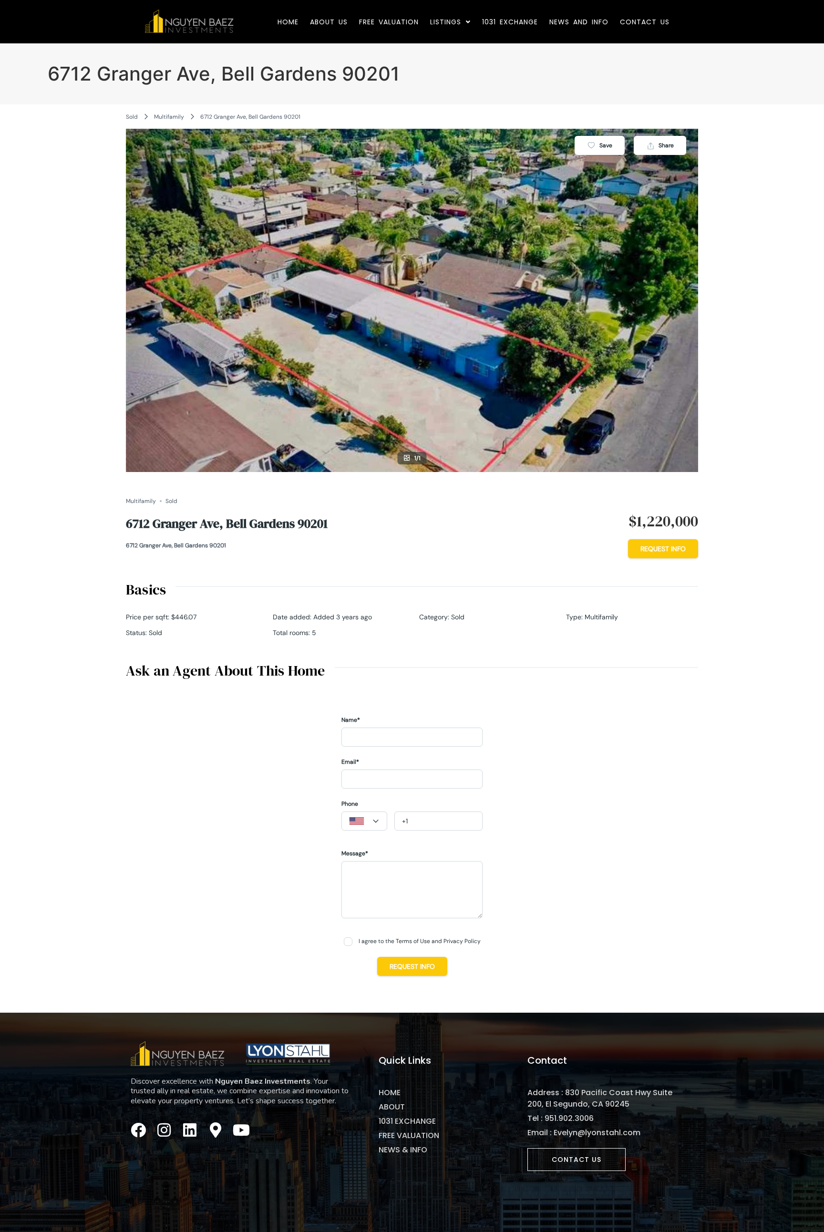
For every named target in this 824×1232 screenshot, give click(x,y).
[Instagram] (164, 1130)
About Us (329, 22)
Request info (663, 548)
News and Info (578, 22)
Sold (132, 117)
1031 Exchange (510, 22)
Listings (445, 22)
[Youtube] (241, 1130)
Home (288, 22)
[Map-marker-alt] (215, 1130)
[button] (450, 22)
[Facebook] (138, 1130)
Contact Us (645, 22)
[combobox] (364, 821)
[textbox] (364, 821)
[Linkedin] (189, 1130)
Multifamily (169, 117)
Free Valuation (389, 22)
